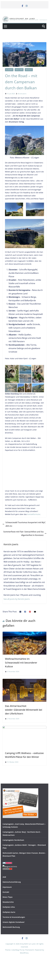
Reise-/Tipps (19, 70)
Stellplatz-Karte (9, 912)
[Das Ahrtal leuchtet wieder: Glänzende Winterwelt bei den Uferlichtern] (24, 680)
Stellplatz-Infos (9, 907)
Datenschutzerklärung (12, 882)
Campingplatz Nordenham (13, 840)
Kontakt (6, 892)
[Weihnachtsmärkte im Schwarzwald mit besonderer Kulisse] (24, 633)
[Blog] (10, 866)
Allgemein (9, 70)
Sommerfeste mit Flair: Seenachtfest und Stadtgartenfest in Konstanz (23, 533)
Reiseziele (29, 70)
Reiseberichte (8, 902)
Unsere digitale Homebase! (13, 922)
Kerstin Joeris (22, 94)
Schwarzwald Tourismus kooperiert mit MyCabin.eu (25, 524)
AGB (4, 877)
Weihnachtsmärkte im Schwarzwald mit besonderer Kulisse (21, 662)
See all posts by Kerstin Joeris (17, 599)
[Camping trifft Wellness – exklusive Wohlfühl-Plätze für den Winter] (24, 727)
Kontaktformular (33, 514)
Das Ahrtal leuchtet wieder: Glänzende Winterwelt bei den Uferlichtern (23, 709)
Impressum (7, 887)
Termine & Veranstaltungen (14, 917)
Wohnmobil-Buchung (11, 927)
